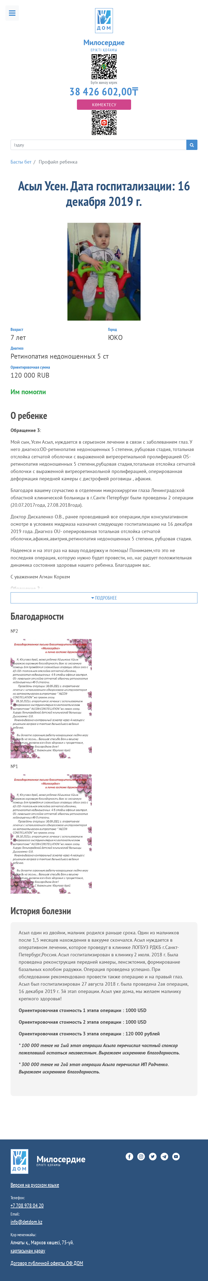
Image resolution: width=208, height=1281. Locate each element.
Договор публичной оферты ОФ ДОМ (47, 1263)
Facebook (129, 1156)
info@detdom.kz (26, 1221)
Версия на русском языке (35, 1184)
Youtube (176, 1156)
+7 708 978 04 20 (27, 1205)
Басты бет (21, 162)
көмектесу (104, 104)
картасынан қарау (28, 1250)
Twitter (153, 1156)
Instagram (141, 1156)
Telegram (164, 1156)
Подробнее (105, 598)
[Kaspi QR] (104, 122)
